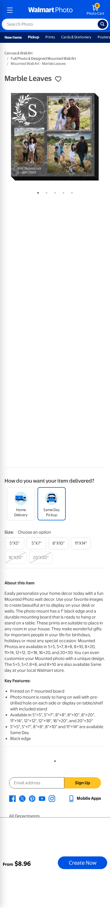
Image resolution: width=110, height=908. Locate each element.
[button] (58, 79)
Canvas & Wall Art (19, 53)
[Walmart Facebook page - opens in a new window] (12, 798)
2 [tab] (45, 192)
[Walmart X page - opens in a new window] (22, 798)
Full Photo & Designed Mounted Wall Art (43, 58)
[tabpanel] (55, 136)
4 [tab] (62, 192)
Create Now (82, 863)
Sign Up (82, 782)
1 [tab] (37, 192)
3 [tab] (54, 192)
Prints (50, 37)
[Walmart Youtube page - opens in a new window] (42, 798)
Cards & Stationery (76, 37)
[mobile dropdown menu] (10, 10)
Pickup (33, 37)
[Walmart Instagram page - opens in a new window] (52, 798)
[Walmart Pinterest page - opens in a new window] (32, 798)
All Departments (24, 816)
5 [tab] (71, 192)
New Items (13, 37)
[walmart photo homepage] (50, 10)
